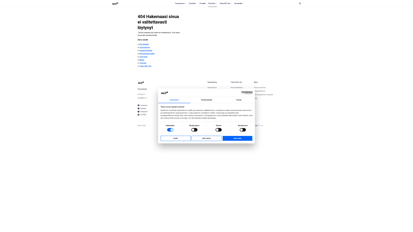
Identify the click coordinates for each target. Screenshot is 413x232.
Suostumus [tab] (174, 100)
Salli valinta (206, 138)
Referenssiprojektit (146, 54)
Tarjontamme (144, 47)
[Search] (300, 3)
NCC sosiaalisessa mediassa (263, 94)
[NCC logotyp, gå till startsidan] (172, 82)
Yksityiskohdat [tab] (206, 100)
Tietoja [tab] (238, 100)
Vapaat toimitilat (145, 51)
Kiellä (175, 138)
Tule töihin (143, 57)
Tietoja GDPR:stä (259, 91)
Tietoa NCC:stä (145, 66)
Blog (255, 98)
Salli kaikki (237, 138)
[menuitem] (180, 3)
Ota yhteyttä (144, 44)
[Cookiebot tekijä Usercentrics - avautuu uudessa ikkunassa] (243, 92)
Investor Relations (237, 87)
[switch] (194, 130)
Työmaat (142, 63)
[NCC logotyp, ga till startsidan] (115, 3)
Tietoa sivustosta (260, 87)
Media (141, 60)
